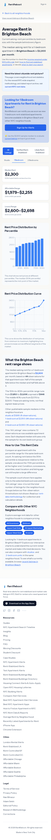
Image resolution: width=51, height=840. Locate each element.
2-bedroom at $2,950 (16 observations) (24, 425)
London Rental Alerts (13, 742)
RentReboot (14, 586)
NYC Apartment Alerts (14, 662)
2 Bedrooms (33, 160)
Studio (7, 160)
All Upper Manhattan (33, 528)
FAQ (5, 644)
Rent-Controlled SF (12, 750)
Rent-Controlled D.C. (13, 755)
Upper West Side (14, 533)
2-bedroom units (14, 555)
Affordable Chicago (12, 759)
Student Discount (11, 652)
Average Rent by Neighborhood (18, 717)
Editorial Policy (10, 805)
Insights (7, 631)
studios (30, 552)
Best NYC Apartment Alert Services (20, 700)
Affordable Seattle (12, 771)
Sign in (43, 4)
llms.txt (24, 610)
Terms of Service (11, 788)
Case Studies (9, 657)
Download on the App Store (21, 603)
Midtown (26, 523)
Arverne (29, 533)
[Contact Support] (18, 610)
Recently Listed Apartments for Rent (21, 721)
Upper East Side (14, 528)
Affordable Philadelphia (14, 776)
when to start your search (32, 64)
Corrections (9, 814)
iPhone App (9, 725)
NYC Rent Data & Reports (15, 712)
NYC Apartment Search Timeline (19, 627)
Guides (6, 623)
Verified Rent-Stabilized (22, 151)
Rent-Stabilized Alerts (13, 666)
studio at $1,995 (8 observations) (20, 415)
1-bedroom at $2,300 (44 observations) (24, 418)
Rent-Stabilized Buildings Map (17, 674)
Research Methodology (14, 809)
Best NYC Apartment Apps (16, 704)
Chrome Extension (12, 729)
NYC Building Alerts (12, 691)
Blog (5, 635)
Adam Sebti (8, 801)
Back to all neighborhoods (17, 13)
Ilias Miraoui (9, 797)
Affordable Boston (12, 767)
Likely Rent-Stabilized (40, 151)
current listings (11, 138)
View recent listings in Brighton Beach (18, 18)
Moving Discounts (12, 648)
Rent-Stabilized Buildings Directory (20, 679)
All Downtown (13, 523)
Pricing (6, 640)
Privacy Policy (10, 793)
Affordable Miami (11, 763)
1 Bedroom (18, 160)
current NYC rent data (15, 87)
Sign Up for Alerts (25, 127)
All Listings (8, 151)
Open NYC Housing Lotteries (17, 687)
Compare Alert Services (14, 695)
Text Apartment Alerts (14, 670)
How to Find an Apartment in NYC (19, 708)
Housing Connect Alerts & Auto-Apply (22, 683)
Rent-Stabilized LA (12, 746)
